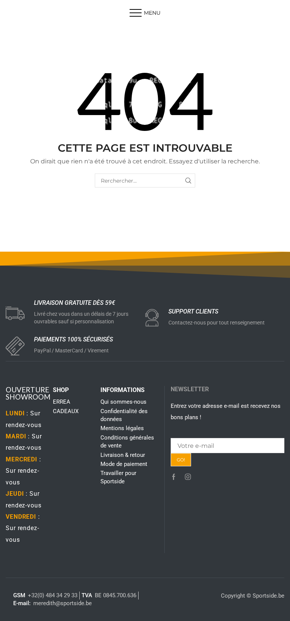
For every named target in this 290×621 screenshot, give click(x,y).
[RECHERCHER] (188, 181)
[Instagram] (188, 477)
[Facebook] (174, 477)
